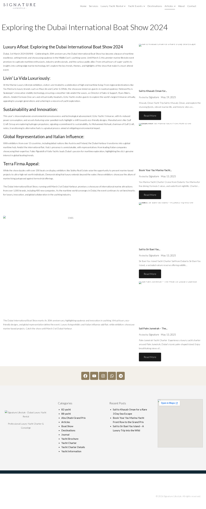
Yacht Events (135, 6)
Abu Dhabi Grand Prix (73, 417)
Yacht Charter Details (73, 447)
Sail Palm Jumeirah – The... (153, 328)
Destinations (155, 6)
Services (93, 6)
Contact (191, 6)
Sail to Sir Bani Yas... (149, 249)
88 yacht (66, 413)
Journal (65, 434)
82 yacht (66, 409)
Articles (169, 6)
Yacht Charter (69, 442)
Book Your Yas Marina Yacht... (155, 170)
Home (83, 6)
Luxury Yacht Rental (112, 6)
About (181, 6)
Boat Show (67, 426)
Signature (154, 97)
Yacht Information (71, 451)
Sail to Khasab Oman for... (153, 90)
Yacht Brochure (69, 438)
